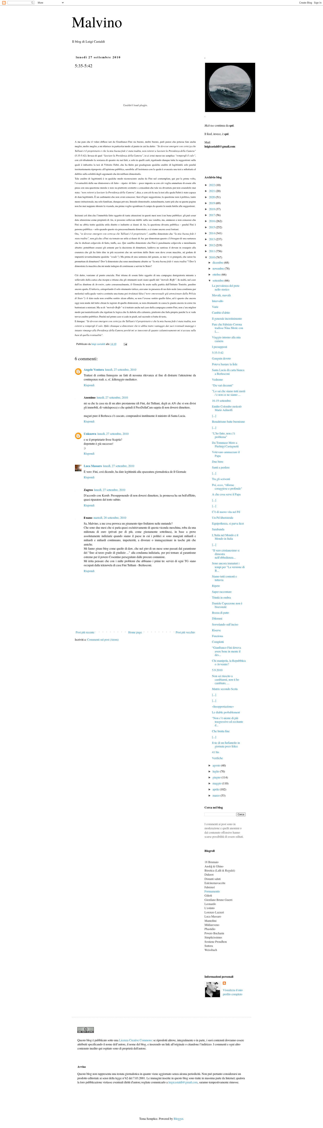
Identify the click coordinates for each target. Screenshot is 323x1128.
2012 (212, 245)
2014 (212, 233)
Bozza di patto (220, 612)
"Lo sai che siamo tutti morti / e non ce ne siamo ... (228, 393)
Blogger (178, 1119)
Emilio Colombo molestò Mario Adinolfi (227, 408)
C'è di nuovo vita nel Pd (226, 512)
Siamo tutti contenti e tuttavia (224, 578)
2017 (212, 215)
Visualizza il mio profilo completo (233, 992)
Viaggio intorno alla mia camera (226, 339)
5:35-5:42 (217, 352)
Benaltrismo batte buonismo (228, 421)
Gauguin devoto (221, 358)
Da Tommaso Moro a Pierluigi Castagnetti (225, 444)
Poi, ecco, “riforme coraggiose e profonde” (227, 486)
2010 (212, 257)
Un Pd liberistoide (222, 518)
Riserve (216, 630)
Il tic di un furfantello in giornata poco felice (226, 744)
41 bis (215, 752)
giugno (217, 777)
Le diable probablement (226, 712)
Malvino (97, 21)
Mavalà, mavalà (221, 295)
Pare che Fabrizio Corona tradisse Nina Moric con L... (227, 327)
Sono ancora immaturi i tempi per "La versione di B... (228, 566)
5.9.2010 (217, 670)
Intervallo (217, 301)
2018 (212, 209)
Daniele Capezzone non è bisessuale (227, 605)
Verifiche (217, 758)
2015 (212, 227)
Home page (135, 632)
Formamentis (212, 891)
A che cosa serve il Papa (226, 494)
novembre (219, 268)
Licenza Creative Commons (135, 1040)
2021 (212, 191)
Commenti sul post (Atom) (103, 639)
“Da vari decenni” (222, 385)
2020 (212, 197)
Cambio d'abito (221, 312)
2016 (212, 221)
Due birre (217, 461)
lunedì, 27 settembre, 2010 (120, 369)
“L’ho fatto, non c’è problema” (223, 435)
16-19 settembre (221, 400)
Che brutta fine (221, 731)
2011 (212, 251)
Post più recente (85, 632)
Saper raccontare (222, 592)
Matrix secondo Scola (225, 689)
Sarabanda (218, 529)
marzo (217, 795)
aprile (216, 789)
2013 (212, 239)
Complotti (218, 642)
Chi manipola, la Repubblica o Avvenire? (229, 662)
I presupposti (219, 347)
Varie (215, 307)
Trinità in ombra (221, 597)
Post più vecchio (185, 632)
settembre (218, 280)
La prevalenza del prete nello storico (225, 287)
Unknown (90, 433)
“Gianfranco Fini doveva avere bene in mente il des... (226, 651)
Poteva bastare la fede (224, 364)
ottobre (217, 274)
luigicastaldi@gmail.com (183, 1082)
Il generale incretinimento (227, 318)
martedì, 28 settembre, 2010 (109, 518)
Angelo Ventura (94, 369)
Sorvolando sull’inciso (225, 624)
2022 (212, 185)
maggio (217, 783)
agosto (217, 765)
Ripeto (216, 586)
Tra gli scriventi (221, 479)
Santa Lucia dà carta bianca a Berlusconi (228, 371)
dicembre (218, 262)
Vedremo (217, 379)
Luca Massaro (93, 466)
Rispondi (89, 385)
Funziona (217, 636)
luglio (216, 771)
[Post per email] (125, 344)
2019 (212, 203)
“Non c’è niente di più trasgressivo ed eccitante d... (227, 721)
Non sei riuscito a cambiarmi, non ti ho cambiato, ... (225, 679)
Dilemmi (217, 618)
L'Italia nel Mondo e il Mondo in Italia (225, 536)
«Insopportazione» (223, 706)
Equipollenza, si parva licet (228, 523)
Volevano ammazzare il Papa (226, 453)
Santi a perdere (221, 467)
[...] (214, 416)
